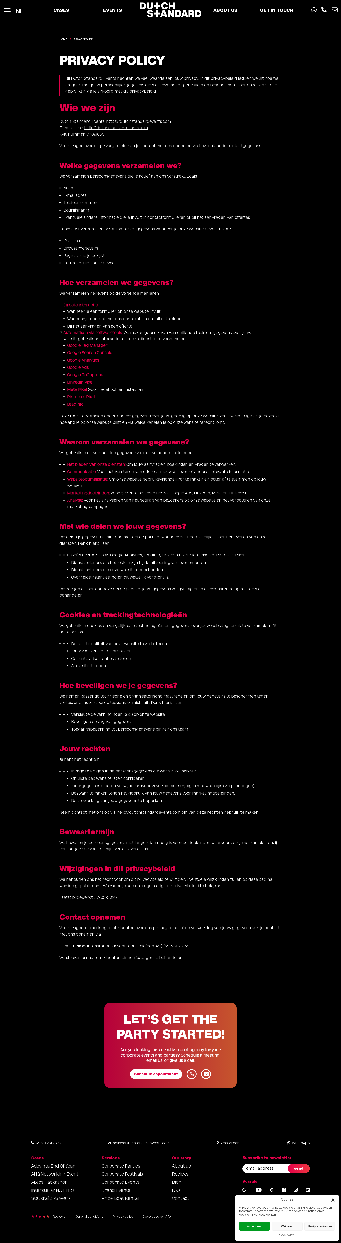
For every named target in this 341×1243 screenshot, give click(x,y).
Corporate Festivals (122, 1174)
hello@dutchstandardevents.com (116, 128)
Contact (180, 1199)
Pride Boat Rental (120, 1199)
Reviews (180, 1174)
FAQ (176, 1191)
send (298, 1168)
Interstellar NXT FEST (54, 1191)
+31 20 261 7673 (48, 1143)
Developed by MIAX (157, 1217)
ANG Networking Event (55, 1174)
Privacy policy (285, 1235)
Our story (181, 1158)
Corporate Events (120, 1182)
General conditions (89, 1217)
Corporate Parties (121, 1166)
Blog (176, 1182)
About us (225, 10)
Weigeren (287, 1226)
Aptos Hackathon (49, 1182)
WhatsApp (301, 1143)
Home (63, 39)
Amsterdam (230, 1143)
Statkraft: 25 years (51, 1199)
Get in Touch (276, 10)
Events (112, 10)
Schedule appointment (156, 1074)
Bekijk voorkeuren (320, 1226)
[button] (333, 1200)
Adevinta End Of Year (53, 1166)
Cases (61, 10)
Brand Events (116, 1191)
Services (111, 1158)
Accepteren (254, 1226)
